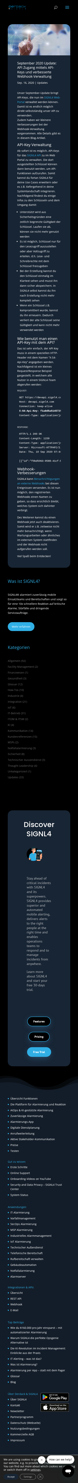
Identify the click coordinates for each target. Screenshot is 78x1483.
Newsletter (17, 1411)
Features (39, 1021)
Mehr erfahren (21, 626)
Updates (42, 82)
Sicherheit (14, 754)
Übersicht (16, 1293)
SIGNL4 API (34, 155)
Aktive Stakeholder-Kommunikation (32, 1139)
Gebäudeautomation (23, 1265)
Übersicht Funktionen (24, 1098)
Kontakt (15, 1405)
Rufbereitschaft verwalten (26, 1259)
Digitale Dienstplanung (25, 1127)
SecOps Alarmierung (23, 1224)
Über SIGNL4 (18, 1399)
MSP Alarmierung (21, 1230)
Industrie (13, 696)
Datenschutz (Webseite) (25, 1423)
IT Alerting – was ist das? (25, 1359)
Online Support (20, 1173)
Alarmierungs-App (22, 1122)
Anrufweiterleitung (22, 1133)
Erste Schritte (18, 1167)
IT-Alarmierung (20, 1212)
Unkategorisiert (17, 771)
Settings (28, 1476)
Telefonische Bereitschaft (26, 1253)
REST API (15, 1298)
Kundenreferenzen (20, 736)
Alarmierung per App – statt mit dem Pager (37, 1370)
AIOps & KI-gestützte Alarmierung (31, 1110)
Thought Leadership (20, 765)
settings (35, 1469)
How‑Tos (13, 690)
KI (9, 725)
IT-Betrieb (14, 713)
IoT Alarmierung (20, 1241)
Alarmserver (18, 1276)
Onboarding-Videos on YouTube (30, 1179)
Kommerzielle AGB (22, 1434)
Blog (13, 1382)
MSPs (11, 742)
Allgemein (14, 661)
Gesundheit (15, 678)
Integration (15, 701)
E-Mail (14, 1310)
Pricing (39, 1036)
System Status (19, 1195)
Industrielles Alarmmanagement (30, 1236)
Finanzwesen (16, 672)
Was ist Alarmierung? (23, 1364)
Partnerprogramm (21, 1417)
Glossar (12, 684)
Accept (11, 1476)
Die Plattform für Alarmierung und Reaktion (38, 1104)
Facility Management (21, 666)
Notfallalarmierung (20, 748)
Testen (14, 1151)
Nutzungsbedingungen (25, 1428)
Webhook (16, 1304)
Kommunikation (18, 731)
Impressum (17, 1440)
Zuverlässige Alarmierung (26, 1116)
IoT (10, 707)
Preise (14, 1145)
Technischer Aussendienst (24, 760)
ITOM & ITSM (16, 719)
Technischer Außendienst (26, 1247)
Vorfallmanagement (22, 1218)
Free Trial (39, 1052)
